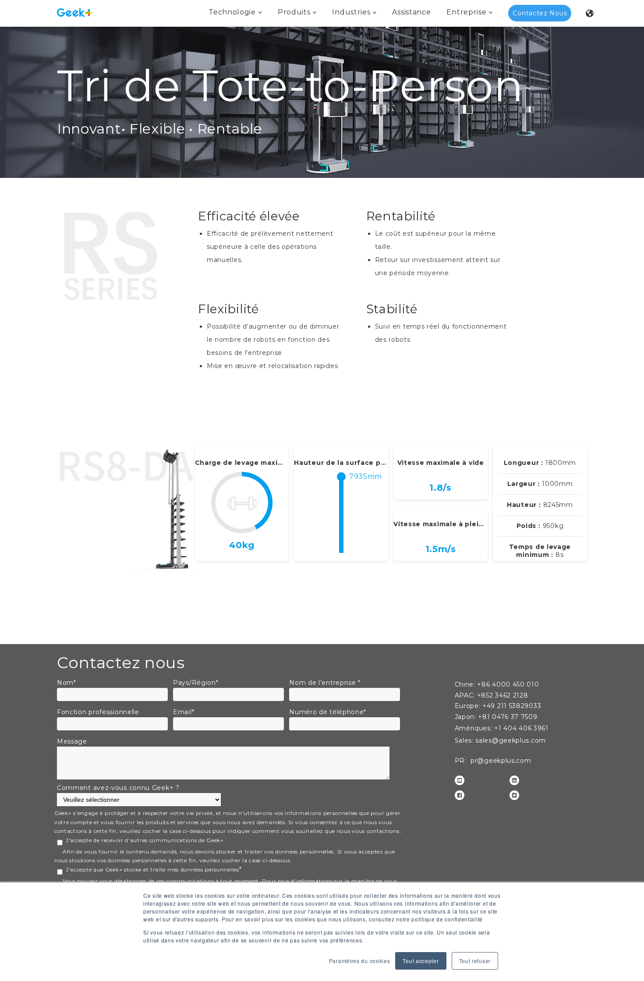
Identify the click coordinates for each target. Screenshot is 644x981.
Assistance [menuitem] (411, 12)
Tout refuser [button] (475, 960)
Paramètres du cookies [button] (359, 960)
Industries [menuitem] (351, 12)
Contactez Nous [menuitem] (540, 13)
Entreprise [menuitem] (466, 12)
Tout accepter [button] (421, 960)
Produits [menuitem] (294, 12)
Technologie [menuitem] (232, 12)
